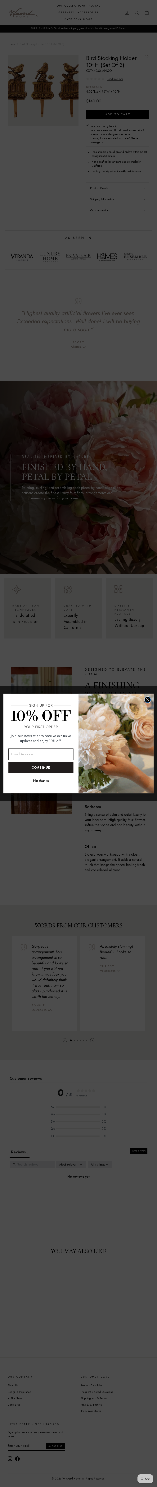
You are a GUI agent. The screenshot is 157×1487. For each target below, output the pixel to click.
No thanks (41, 780)
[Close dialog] (148, 700)
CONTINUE (41, 767)
